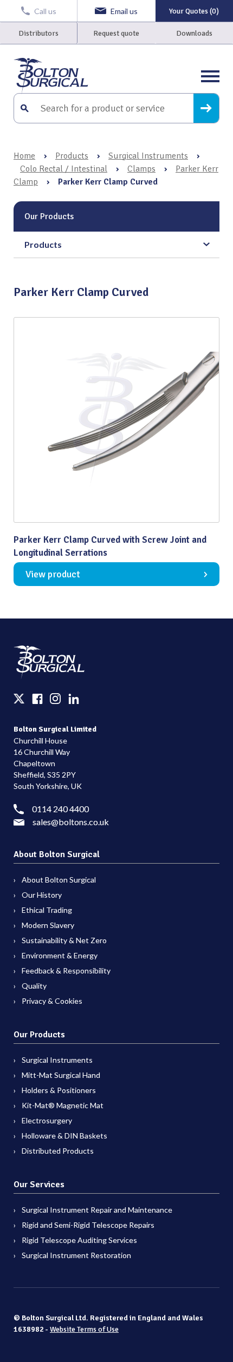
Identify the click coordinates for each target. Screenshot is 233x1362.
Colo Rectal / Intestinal (63, 168)
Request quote (116, 33)
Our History (42, 894)
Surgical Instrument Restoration (76, 1255)
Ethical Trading (47, 909)
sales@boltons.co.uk (71, 822)
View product (52, 574)
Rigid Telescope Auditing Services (79, 1240)
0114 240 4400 (60, 809)
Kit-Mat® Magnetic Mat (62, 1105)
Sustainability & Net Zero (64, 940)
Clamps (141, 168)
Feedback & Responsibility (66, 970)
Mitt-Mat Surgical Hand (61, 1075)
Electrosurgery (47, 1120)
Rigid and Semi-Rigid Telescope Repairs (88, 1224)
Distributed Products (58, 1150)
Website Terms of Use (84, 1329)
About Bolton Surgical (59, 879)
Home (24, 155)
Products (71, 155)
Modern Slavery (48, 925)
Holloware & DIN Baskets (64, 1135)
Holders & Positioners (59, 1090)
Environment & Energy (60, 955)
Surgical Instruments (148, 155)
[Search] (206, 108)
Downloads (194, 33)
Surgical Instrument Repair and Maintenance (97, 1209)
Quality (34, 985)
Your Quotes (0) (194, 11)
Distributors (38, 33)
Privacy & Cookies (52, 1000)
